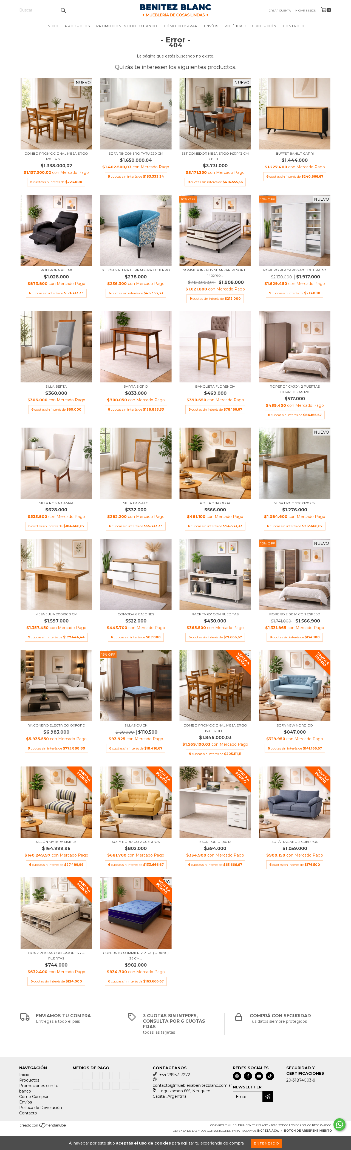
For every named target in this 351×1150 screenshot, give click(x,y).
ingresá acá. (268, 1130)
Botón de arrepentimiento (308, 1130)
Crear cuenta (280, 10)
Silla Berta (56, 386)
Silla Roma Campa (56, 503)
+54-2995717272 (174, 1074)
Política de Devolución (250, 26)
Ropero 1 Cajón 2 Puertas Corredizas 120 (295, 389)
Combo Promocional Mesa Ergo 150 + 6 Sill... (215, 728)
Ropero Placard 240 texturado (294, 270)
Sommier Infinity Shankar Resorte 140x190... (215, 273)
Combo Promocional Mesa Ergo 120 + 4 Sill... (56, 156)
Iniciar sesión (305, 10)
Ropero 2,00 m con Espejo (294, 614)
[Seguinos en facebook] (248, 1076)
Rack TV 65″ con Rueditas (215, 614)
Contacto (294, 26)
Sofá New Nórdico (295, 725)
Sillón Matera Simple (56, 842)
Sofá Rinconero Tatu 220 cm (136, 153)
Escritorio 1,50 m (215, 842)
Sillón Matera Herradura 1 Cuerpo (136, 270)
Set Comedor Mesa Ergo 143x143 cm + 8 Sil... (215, 156)
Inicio (53, 26)
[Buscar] (63, 10)
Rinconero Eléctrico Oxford (56, 725)
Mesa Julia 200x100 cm (56, 614)
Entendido (266, 1143)
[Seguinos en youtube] (259, 1076)
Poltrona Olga (215, 503)
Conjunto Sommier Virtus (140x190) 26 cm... (136, 955)
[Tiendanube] (43, 1127)
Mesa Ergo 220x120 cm (295, 503)
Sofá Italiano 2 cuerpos (294, 842)
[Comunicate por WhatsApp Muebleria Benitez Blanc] (339, 1124)
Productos (77, 26)
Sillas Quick (135, 725)
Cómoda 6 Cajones (136, 614)
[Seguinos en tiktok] (270, 1076)
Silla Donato (136, 503)
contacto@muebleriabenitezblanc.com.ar (192, 1085)
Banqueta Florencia (215, 386)
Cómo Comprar (181, 26)
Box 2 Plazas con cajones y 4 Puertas (56, 955)
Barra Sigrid (135, 386)
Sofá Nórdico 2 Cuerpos (136, 842)
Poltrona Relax (56, 270)
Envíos (211, 26)
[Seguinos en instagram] (237, 1076)
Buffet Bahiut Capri (295, 153)
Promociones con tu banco (126, 26)
